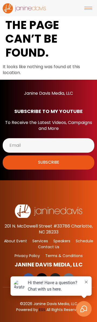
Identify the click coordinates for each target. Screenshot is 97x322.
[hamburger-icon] (88, 8)
